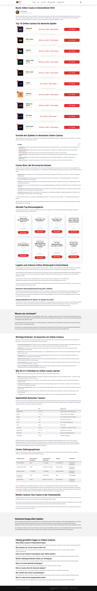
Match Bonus (25, 216)
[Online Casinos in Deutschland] (19, 1)
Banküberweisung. (22, 151)
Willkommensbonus (40, 240)
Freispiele (21, 216)
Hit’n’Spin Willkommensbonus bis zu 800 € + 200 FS (57, 244)
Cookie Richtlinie (52, 588)
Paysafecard (19, 489)
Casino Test (43, 2)
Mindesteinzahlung (51, 2)
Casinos (34, 2)
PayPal (58, 355)
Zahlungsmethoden (60, 2)
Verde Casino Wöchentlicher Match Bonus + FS (23, 220)
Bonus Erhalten (23, 232)
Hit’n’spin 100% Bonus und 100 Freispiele (74, 244)
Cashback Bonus (23, 242)
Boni (38, 2)
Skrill (71, 485)
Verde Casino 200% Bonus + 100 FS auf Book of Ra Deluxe (73, 220)
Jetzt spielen (72, 29)
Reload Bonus (40, 217)
